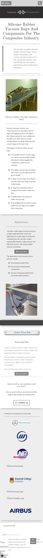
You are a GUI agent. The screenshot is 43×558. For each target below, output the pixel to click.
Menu (6, 3)
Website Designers (13, 534)
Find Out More (22, 252)
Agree (33, 542)
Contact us (22, 403)
